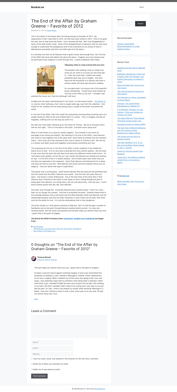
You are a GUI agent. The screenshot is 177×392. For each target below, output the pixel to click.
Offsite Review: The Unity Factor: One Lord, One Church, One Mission (57, 229)
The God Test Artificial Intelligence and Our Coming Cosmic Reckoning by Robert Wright (131, 130)
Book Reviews (38, 226)
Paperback (68, 219)
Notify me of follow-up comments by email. (51, 364)
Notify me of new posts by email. (46, 369)
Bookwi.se (37, 7)
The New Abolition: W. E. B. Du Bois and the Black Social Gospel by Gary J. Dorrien (130, 145)
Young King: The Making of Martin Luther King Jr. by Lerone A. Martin (131, 160)
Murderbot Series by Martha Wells (131, 124)
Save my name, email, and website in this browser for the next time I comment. (66, 359)
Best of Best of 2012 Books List (44, 231)
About (142, 7)
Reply (36, 299)
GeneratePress (99, 389)
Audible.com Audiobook (84, 219)
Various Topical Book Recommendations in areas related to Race (128, 46)
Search (120, 20)
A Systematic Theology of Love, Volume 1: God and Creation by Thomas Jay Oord (130, 112)
